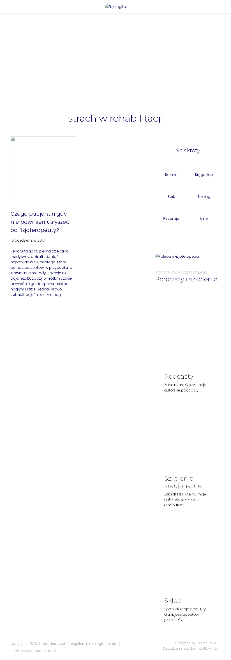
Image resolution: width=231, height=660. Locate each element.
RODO (53, 650)
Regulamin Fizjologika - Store (94, 643)
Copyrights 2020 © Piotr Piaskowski (38, 643)
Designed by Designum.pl (196, 643)
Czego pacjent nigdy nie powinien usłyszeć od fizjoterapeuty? (40, 222)
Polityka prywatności (27, 650)
